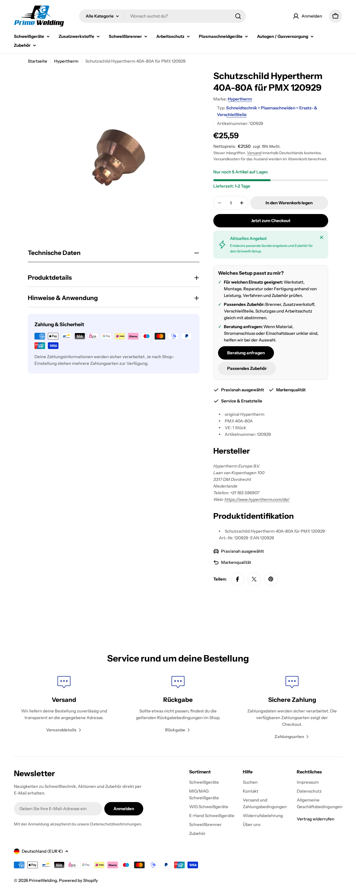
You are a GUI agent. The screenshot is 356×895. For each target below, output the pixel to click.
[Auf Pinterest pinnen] (271, 579)
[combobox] (162, 16)
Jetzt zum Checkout (270, 220)
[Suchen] (238, 16)
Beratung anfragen (246, 352)
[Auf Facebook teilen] (237, 579)
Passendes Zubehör (247, 368)
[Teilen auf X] (254, 579)
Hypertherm (66, 61)
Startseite (37, 61)
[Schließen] (321, 237)
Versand (254, 153)
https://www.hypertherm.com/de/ (257, 499)
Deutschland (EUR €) (42, 851)
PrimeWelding (43, 880)
